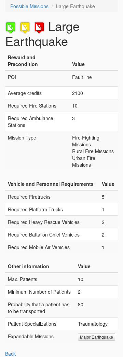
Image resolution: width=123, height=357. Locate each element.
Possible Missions (29, 6)
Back (10, 353)
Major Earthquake (96, 337)
